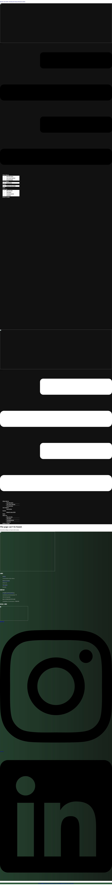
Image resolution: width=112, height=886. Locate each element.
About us (5, 189)
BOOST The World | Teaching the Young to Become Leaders (12, 1)
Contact (8, 195)
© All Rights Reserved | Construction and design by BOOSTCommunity (56, 883)
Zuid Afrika (9, 183)
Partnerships (9, 179)
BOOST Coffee (6, 197)
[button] (56, 108)
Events (4, 184)
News (4, 187)
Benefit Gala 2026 (10, 186)
